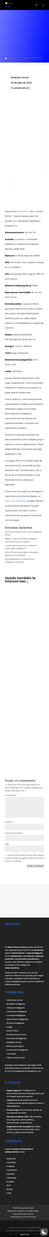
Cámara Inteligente (16, 1008)
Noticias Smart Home (18, 745)
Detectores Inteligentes (17, 1019)
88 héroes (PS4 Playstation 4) (22, 678)
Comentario (11, 795)
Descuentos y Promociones (23, 1217)
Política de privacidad (23, 1208)
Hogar (16, 624)
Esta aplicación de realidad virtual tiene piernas (21, 738)
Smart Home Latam (20, 621)
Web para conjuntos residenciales (23, 1211)
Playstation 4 (23, 211)
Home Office (12, 1030)
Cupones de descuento (23, 1214)
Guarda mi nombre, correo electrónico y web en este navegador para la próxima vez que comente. (24, 858)
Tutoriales (11, 1054)
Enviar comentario (35, 866)
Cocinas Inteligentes (16, 1015)
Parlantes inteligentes (17, 1038)
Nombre (9, 822)
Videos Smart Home (16, 1057)
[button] (44, 1232)
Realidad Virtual (20, 77)
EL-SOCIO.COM (33, 1227)
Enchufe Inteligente (15, 1023)
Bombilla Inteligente (16, 1004)
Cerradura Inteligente (17, 1011)
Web (7, 844)
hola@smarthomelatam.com (27, 1071)
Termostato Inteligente (17, 1050)
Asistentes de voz (15, 1000)
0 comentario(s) (20, 87)
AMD (10, 267)
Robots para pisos (15, 1046)
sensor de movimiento (16, 501)
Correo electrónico (14, 833)
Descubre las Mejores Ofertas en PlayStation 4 (23, 617)
